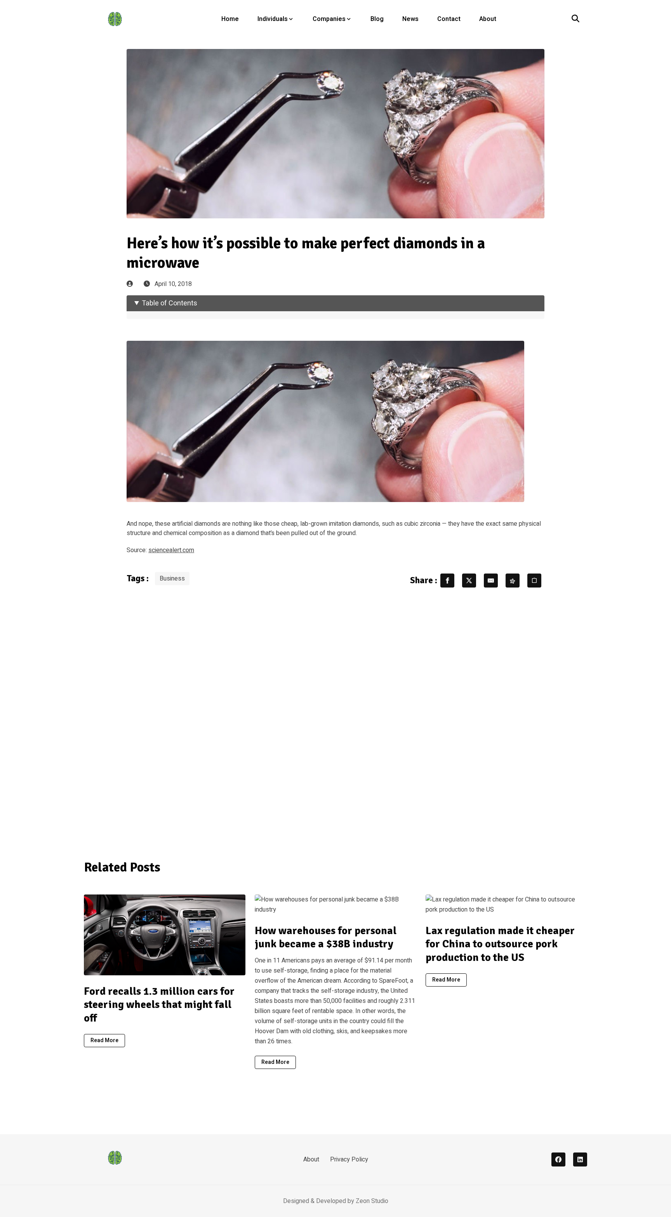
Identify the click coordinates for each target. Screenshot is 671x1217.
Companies (329, 19)
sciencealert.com (171, 550)
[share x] (469, 581)
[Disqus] (335, 719)
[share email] (491, 581)
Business (172, 578)
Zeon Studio (372, 1201)
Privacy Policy (349, 1159)
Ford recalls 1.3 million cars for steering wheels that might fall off (159, 1005)
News (410, 19)
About (487, 19)
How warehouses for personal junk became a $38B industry (325, 937)
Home (230, 19)
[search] (575, 19)
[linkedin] (580, 1159)
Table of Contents (169, 303)
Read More (104, 1040)
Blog (377, 19)
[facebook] (558, 1159)
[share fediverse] (513, 581)
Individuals (272, 19)
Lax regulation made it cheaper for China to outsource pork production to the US (500, 944)
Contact (449, 19)
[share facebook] (447, 581)
